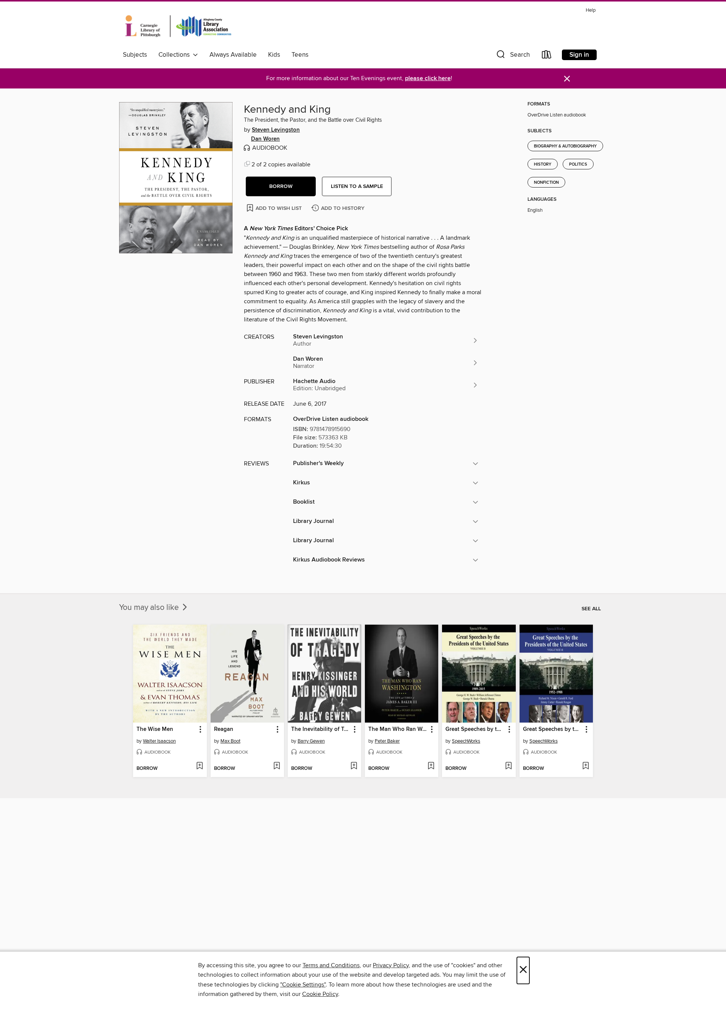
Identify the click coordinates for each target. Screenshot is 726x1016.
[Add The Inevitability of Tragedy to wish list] (353, 766)
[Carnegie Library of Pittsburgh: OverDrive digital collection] (178, 26)
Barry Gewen (311, 741)
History (542, 164)
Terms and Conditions (331, 965)
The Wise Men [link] (155, 729)
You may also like (150, 608)
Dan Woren (265, 139)
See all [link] (591, 608)
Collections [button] (175, 55)
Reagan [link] (223, 729)
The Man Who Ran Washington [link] (398, 729)
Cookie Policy (320, 994)
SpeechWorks (466, 741)
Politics (578, 164)
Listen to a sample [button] (357, 186)
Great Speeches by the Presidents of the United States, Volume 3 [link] (475, 729)
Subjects (135, 55)
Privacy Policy (391, 965)
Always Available (233, 55)
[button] (512, 56)
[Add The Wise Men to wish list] (199, 766)
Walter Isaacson (159, 741)
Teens (300, 55)
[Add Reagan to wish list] (276, 766)
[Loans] (546, 56)
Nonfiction (546, 182)
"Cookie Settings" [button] (303, 984)
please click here (428, 78)
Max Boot (230, 741)
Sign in (579, 55)
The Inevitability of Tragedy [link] (321, 729)
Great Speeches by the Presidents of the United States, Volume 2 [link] (552, 729)
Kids (274, 55)
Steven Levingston (276, 130)
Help (591, 10)
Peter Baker (387, 741)
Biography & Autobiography (565, 146)
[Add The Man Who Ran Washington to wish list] (431, 766)
